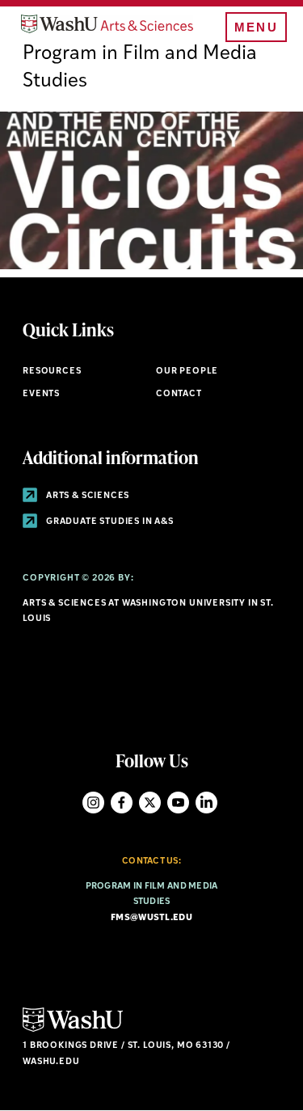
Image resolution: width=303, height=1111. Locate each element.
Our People (187, 371)
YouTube (178, 802)
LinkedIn (206, 802)
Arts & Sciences (86, 496)
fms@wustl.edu (151, 918)
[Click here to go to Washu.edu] (73, 1029)
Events (41, 394)
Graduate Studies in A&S (109, 521)
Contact (179, 394)
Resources (52, 371)
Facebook (122, 802)
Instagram (93, 802)
